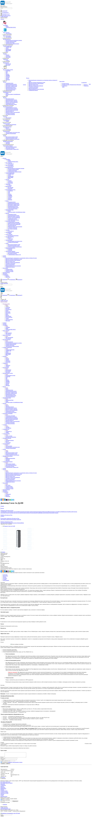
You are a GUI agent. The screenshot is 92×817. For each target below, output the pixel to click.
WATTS (9, 198)
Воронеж (7, 308)
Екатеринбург (8, 309)
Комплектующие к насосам (14, 216)
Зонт (6, 522)
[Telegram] (13, 500)
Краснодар (8, 311)
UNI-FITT (10, 196)
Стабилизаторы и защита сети (14, 254)
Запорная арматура (12, 225)
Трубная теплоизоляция (13, 242)
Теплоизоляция (9, 240)
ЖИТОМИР (10, 177)
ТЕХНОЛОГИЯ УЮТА (13, 161)
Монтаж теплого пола (10, 261)
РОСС (9, 178)
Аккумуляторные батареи (13, 252)
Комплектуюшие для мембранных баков (16, 212)
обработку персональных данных (15, 762)
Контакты (5, 273)
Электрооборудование (11, 251)
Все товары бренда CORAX (6, 783)
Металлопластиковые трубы (14, 244)
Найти (2, 815)
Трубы (7, 243)
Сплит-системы (9, 234)
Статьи (2, 795)
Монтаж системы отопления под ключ (14, 259)
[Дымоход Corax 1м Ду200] (9, 526)
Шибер (22, 522)
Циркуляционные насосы (13, 219)
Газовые (10, 180)
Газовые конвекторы (10, 172)
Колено (8, 522)
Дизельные (10, 181)
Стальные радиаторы (12, 227)
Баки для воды (9, 162)
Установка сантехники (10, 263)
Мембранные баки (10, 209)
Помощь (2, 789)
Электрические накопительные (14, 171)
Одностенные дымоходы (15, 519)
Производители (6, 272)
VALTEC (10, 197)
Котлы (7, 200)
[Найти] (1, 9)
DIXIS (9, 160)
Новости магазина (6, 799)
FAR (9, 191)
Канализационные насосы (13, 215)
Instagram (5, 804)
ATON (9, 175)
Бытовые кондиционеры (13, 235)
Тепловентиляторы (10, 236)
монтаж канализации (10, 264)
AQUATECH (11, 163)
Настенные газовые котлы (13, 205)
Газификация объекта (10, 266)
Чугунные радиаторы (12, 228)
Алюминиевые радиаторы (13, 222)
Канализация (9, 186)
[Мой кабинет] (1, 281)
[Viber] (8, 500)
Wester (9, 210)
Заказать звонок (4, 301)
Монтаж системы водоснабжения (13, 262)
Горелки (8, 179)
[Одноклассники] (3, 500)
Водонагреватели (9, 167)
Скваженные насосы (12, 218)
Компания (3, 784)
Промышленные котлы (13, 206)
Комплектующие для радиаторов (15, 226)
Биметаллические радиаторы (14, 223)
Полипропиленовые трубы (14, 245)
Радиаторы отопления (10, 221)
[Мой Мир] (5, 500)
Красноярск (8, 312)
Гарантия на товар (9, 271)
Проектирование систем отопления (13, 265)
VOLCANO (10, 238)
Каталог (4, 158)
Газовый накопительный (13, 169)
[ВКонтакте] (1, 500)
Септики (8, 230)
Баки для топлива (10, 165)
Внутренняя (10, 187)
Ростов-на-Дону (9, 317)
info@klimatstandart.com (5, 808)
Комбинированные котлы (13, 203)
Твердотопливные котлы (13, 207)
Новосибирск (8, 316)
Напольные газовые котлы (13, 204)
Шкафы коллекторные (11, 247)
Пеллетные (10, 182)
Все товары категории (5, 781)
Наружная (10, 188)
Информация (3, 788)
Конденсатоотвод (13, 522)
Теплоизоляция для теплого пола (15, 241)
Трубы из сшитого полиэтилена (15, 246)
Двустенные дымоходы (5, 519)
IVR (9, 193)
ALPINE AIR (11, 174)
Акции (4, 255)
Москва (7, 315)
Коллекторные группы (11, 189)
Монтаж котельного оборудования (13, 260)
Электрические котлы (12, 208)
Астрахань (8, 307)
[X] (6, 500)
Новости (7, 275)
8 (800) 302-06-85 (4, 16)
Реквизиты (8, 277)
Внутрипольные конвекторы (14, 224)
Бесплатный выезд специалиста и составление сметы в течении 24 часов (21, 258)
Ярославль (8, 320)
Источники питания (12, 253)
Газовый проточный (12, 170)
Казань (7, 310)
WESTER (10, 199)
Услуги (4, 256)
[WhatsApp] (10, 500)
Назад (7, 305)
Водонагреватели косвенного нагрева (16, 168)
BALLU (9, 237)
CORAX (10, 185)
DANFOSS (10, 190)
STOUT (9, 194)
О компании (5, 274)
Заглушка (3, 522)
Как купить (5, 268)
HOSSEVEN (10, 176)
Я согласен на (12, 762)
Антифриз (8, 159)
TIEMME (10, 195)
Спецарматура (9, 232)
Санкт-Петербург (9, 319)
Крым (7, 313)
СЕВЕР (9, 233)
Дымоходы (8, 184)
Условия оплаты (9, 269)
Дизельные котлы (12, 202)
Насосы (7, 213)
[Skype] (12, 500)
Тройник (19, 522)
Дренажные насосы (12, 214)
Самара (7, 318)
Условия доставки (9, 270)
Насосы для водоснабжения (14, 217)
